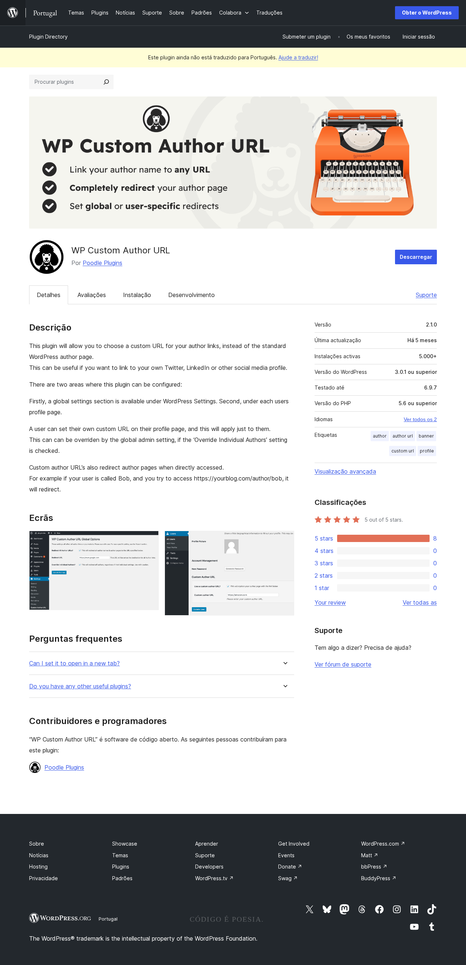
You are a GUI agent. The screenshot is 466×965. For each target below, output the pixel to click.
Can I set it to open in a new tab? (74, 663)
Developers (209, 866)
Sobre (36, 844)
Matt (369, 855)
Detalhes (48, 294)
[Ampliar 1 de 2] (149, 540)
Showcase (124, 844)
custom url (402, 451)
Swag (288, 878)
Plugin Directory (48, 36)
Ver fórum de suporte (343, 664)
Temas (120, 855)
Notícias (38, 855)
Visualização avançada (345, 471)
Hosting (38, 866)
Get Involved (293, 844)
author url (402, 436)
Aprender (206, 844)
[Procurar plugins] (106, 82)
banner (426, 436)
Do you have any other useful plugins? (80, 686)
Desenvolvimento (191, 294)
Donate (290, 866)
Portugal (108, 919)
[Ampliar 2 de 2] (284, 540)
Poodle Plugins (102, 262)
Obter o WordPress (427, 12)
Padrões (122, 878)
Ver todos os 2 (420, 419)
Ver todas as (420, 602)
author (380, 436)
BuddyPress (378, 878)
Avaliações (92, 294)
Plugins (120, 866)
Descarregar (416, 257)
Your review (330, 602)
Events (286, 855)
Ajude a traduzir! (298, 57)
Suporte (426, 294)
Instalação (137, 294)
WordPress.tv (214, 878)
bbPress (374, 866)
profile (427, 451)
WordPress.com (383, 844)
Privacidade (43, 878)
